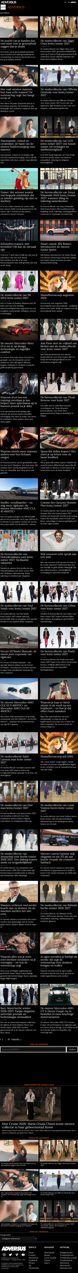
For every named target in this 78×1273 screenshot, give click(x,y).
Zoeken (72, 1049)
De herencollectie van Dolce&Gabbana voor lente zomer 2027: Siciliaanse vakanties (17, 558)
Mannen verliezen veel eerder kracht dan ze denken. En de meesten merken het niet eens (19, 909)
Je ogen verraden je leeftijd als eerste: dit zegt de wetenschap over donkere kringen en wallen (59, 961)
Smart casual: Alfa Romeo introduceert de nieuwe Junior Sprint (56, 246)
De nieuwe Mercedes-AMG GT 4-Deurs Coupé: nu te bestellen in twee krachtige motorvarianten (57, 1012)
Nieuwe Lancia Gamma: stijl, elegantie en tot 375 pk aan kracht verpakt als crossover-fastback (58, 858)
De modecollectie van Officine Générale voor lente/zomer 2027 (59, 92)
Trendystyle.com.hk (68, 1258)
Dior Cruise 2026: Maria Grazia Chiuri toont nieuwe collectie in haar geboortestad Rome (38, 1125)
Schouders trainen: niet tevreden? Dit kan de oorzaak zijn (18, 246)
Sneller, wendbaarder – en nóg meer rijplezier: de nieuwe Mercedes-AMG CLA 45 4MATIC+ (18, 507)
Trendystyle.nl (66, 1260)
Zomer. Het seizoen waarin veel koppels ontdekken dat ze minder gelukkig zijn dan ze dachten (19, 197)
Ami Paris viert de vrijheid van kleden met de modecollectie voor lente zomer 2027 (59, 346)
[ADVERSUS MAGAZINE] (8, 2)
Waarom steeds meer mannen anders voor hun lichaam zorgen (19, 454)
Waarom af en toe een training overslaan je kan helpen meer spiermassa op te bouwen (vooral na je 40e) (19, 402)
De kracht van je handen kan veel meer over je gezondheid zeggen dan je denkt (18, 43)
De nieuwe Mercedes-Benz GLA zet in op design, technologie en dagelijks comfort (17, 348)
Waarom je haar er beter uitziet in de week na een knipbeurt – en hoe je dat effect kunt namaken (56, 707)
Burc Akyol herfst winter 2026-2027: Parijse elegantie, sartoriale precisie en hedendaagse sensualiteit (18, 1012)
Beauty (47, 1255)
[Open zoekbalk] (65, 2)
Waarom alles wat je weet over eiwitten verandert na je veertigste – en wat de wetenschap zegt (18, 961)
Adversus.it (64, 1263)
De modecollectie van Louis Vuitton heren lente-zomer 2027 (57, 808)
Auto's (47, 1263)
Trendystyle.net (67, 1255)
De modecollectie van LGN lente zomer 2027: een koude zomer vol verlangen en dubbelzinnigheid (58, 145)
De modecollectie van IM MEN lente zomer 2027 (16, 296)
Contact (32, 1255)
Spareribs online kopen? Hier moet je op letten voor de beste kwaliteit (58, 454)
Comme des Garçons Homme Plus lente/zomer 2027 (58, 504)
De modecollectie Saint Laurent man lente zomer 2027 (16, 759)
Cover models (50, 1258)
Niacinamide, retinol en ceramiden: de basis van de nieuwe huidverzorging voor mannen (18, 145)
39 (9, 1039)
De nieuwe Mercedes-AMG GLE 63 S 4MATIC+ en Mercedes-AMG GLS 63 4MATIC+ (17, 707)
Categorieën (5, 1235)
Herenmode (49, 1252)
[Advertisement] (39, 1068)
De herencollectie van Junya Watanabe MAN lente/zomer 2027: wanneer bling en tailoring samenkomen (58, 197)
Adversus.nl (65, 1265)
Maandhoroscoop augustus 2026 (57, 296)
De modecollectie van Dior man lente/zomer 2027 (17, 806)
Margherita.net (66, 1252)
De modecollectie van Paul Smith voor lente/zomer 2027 (19, 607)
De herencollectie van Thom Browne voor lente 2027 (58, 399)
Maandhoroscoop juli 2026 (57, 756)
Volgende (16, 1039)
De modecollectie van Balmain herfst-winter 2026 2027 (59, 906)
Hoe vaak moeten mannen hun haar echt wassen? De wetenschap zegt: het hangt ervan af (17, 94)
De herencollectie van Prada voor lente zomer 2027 (58, 653)
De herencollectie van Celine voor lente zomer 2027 (58, 607)
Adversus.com (66, 1268)
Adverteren (33, 1258)
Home (31, 1252)
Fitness (47, 1260)
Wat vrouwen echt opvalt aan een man (58, 555)
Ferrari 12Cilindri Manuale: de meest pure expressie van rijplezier (18, 654)
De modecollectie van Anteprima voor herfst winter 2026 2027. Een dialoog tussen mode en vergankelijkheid (19, 858)
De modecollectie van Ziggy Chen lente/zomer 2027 (57, 42)
